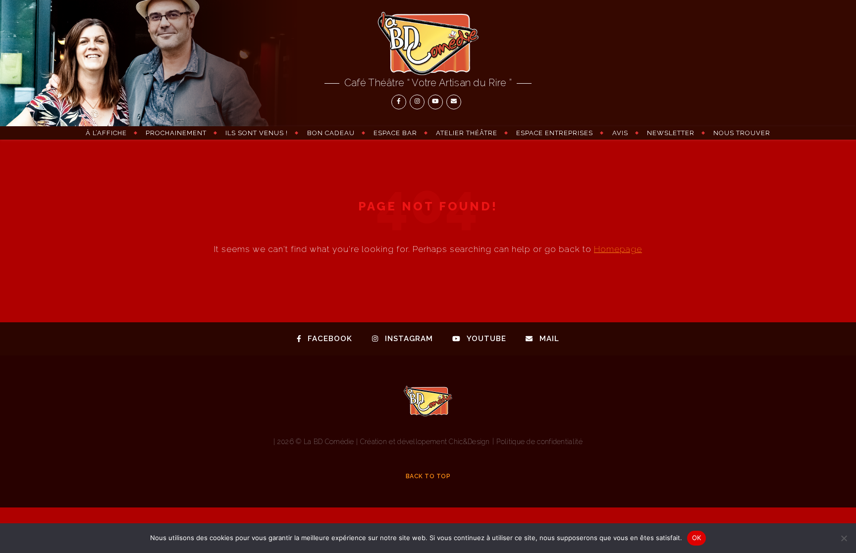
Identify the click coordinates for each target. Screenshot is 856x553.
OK (696, 538)
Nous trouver (741, 133)
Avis (620, 133)
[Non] (844, 538)
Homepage (618, 249)
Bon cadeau (331, 133)
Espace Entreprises (554, 133)
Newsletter (671, 133)
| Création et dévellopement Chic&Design (424, 442)
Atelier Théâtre (466, 133)
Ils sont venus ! (256, 133)
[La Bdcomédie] (428, 43)
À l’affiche (106, 133)
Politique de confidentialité (539, 442)
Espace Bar (395, 133)
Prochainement (176, 133)
